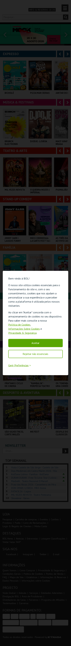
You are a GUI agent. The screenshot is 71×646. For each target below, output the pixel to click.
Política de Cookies (19, 324)
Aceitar (35, 342)
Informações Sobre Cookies (24, 328)
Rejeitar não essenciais (35, 353)
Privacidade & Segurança (22, 332)
